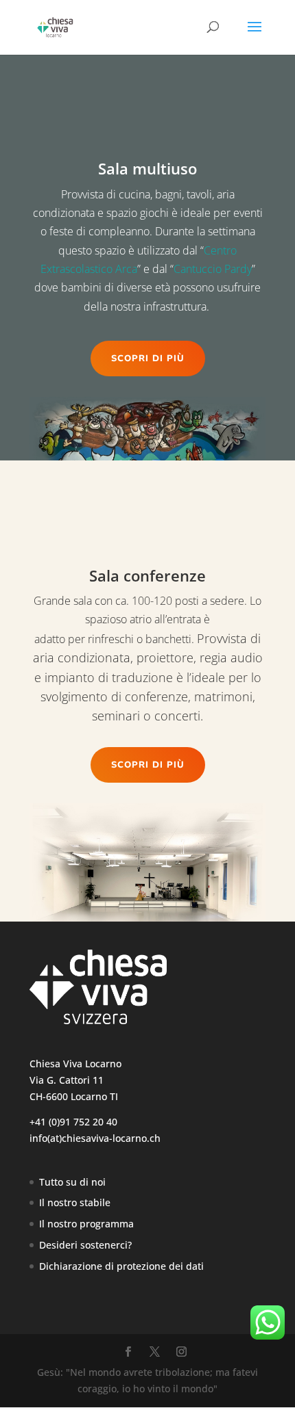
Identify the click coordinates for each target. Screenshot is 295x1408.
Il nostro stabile (74, 1202)
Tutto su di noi (72, 1181)
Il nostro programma (86, 1223)
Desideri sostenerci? (85, 1244)
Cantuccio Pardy (213, 268)
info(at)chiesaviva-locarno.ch (95, 1138)
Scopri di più (148, 358)
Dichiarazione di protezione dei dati (121, 1266)
